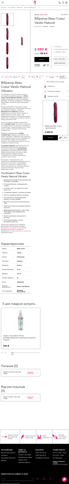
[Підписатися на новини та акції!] (32, 479)
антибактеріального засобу (19, 231)
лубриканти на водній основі (11, 228)
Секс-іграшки (11, 7)
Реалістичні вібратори (30, 7)
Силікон (6, 77)
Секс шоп (3, 7)
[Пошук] (63, 2)
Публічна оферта (24, 462)
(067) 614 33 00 (41, 452)
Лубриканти (51, 86)
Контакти (4, 455)
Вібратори (19, 7)
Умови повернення (59, 63)
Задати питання (30, 372)
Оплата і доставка (59, 59)
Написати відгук (30, 397)
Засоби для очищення (53, 91)
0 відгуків (45, 26)
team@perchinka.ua (42, 458)
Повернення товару (25, 457)
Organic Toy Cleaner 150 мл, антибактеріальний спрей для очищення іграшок (19, 338)
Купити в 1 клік (37, 65)
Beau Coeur (44, 14)
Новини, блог (22, 460)
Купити (50, 137)
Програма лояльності (8, 458)
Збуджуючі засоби (52, 96)
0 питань (52, 26)
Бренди (3, 460)
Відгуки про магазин (8, 452)
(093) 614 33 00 (41, 455)
